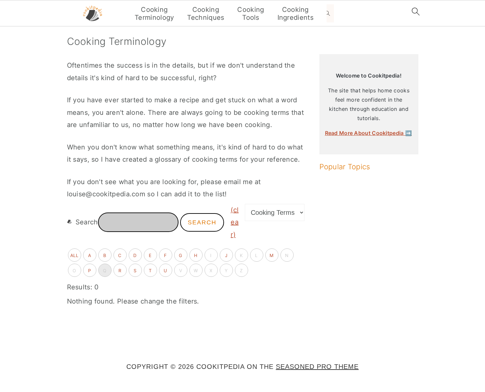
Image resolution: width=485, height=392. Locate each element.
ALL (74, 255)
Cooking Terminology (154, 13)
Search (202, 222)
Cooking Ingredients (295, 13)
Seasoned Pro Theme (317, 366)
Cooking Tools (250, 13)
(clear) (235, 222)
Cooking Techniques (205, 13)
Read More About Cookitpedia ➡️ (368, 133)
